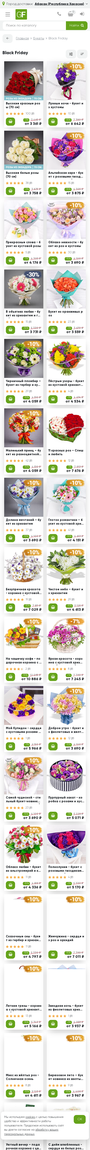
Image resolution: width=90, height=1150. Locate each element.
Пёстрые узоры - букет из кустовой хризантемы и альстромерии (66, 383)
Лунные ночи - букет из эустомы (65, 105)
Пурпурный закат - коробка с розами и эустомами (66, 800)
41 (70, 530)
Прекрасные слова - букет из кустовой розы (23, 244)
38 (28, 183)
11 (27, 877)
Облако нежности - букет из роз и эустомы (65, 244)
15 (69, 183)
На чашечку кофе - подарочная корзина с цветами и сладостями (23, 661)
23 (70, 321)
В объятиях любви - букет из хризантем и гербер (23, 314)
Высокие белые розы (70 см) (22, 175)
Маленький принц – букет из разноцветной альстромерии (23, 453)
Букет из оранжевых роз (65, 313)
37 (28, 530)
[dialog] (59, 14)
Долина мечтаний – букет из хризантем (23, 522)
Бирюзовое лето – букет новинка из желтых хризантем (65, 1077)
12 (69, 460)
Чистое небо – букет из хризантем (65, 591)
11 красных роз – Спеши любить (65, 452)
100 (29, 113)
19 (27, 599)
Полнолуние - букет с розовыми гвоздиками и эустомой (65, 869)
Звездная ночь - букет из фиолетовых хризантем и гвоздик (66, 1008)
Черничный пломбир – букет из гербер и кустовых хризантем (23, 383)
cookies (30, 1117)
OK (79, 1119)
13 (27, 1016)
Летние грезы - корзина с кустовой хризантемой (23, 1008)
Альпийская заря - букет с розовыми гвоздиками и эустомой (66, 175)
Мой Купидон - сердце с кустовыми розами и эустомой (23, 730)
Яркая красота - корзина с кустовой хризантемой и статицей (66, 661)
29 (27, 391)
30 (70, 252)
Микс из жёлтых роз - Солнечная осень (22, 1077)
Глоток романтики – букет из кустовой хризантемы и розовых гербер (66, 522)
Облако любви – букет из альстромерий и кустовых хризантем (24, 869)
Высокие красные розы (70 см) (23, 105)
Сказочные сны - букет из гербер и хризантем (23, 939)
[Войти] (82, 14)
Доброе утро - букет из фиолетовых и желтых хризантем (66, 730)
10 (70, 113)
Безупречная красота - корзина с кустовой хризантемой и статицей (24, 592)
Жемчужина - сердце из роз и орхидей (66, 938)
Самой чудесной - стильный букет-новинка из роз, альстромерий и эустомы (23, 800)
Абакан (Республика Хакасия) (59, 4)
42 (28, 460)
